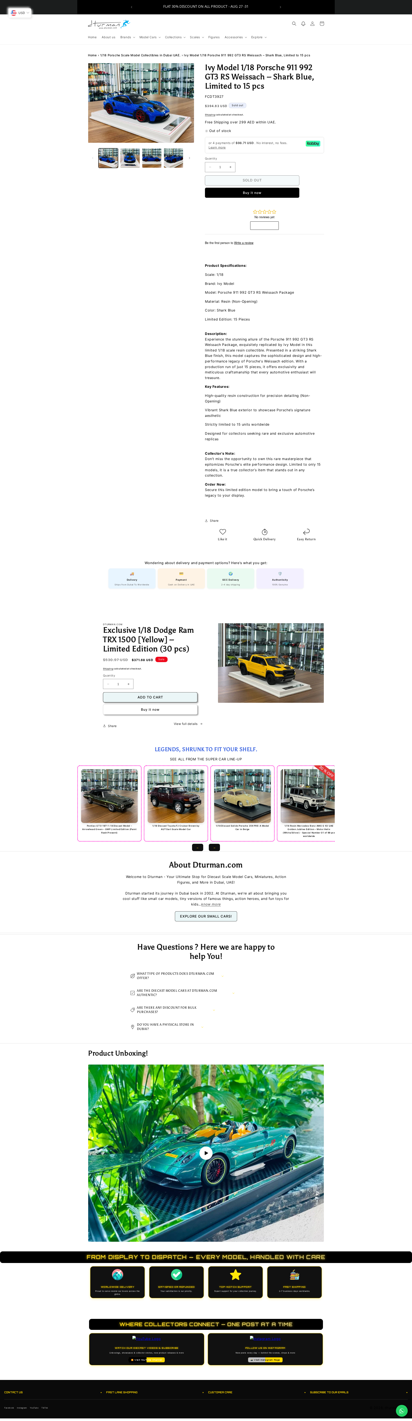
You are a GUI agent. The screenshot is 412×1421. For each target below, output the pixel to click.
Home (92, 55)
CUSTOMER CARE (257, 1392)
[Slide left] (92, 158)
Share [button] (214, 521)
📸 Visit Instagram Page (265, 1360)
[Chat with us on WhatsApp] (402, 1411)
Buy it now (252, 193)
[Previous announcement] (131, 7)
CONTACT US (53, 1392)
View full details (186, 724)
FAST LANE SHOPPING (155, 1392)
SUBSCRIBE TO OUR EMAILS (359, 1392)
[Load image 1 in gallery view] (108, 158)
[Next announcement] (280, 7)
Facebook (9, 1408)
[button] (127, 37)
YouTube (34, 1408)
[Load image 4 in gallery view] (173, 158)
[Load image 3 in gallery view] (152, 158)
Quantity (211, 158)
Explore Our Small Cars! (206, 916)
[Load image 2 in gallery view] (130, 158)
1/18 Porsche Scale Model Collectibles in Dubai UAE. (140, 55)
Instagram (22, 1408)
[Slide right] (189, 158)
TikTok (44, 1408)
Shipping (210, 114)
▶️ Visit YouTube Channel (146, 1360)
